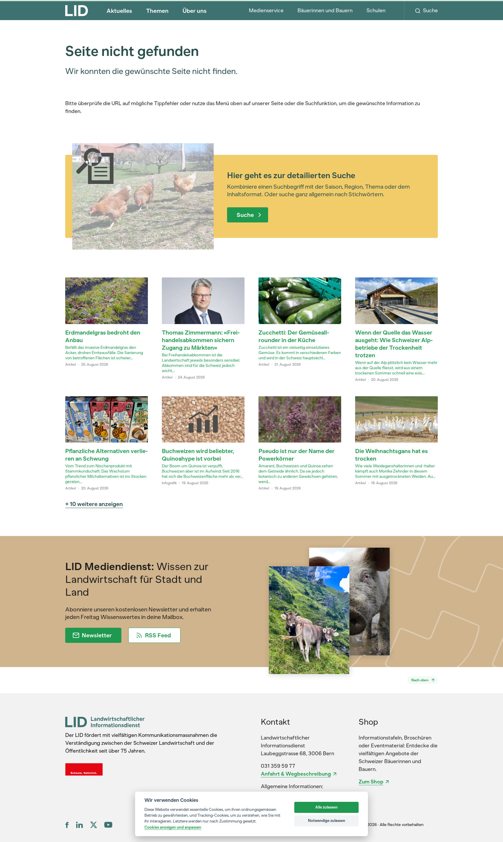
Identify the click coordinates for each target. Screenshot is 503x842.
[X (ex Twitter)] (93, 825)
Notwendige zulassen (326, 820)
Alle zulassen (326, 807)
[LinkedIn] (79, 825)
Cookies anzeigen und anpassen (172, 827)
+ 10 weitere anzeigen (94, 503)
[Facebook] (67, 825)
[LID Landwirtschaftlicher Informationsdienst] (105, 722)
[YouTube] (108, 825)
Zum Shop (371, 782)
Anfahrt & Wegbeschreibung (296, 774)
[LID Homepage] (76, 10)
